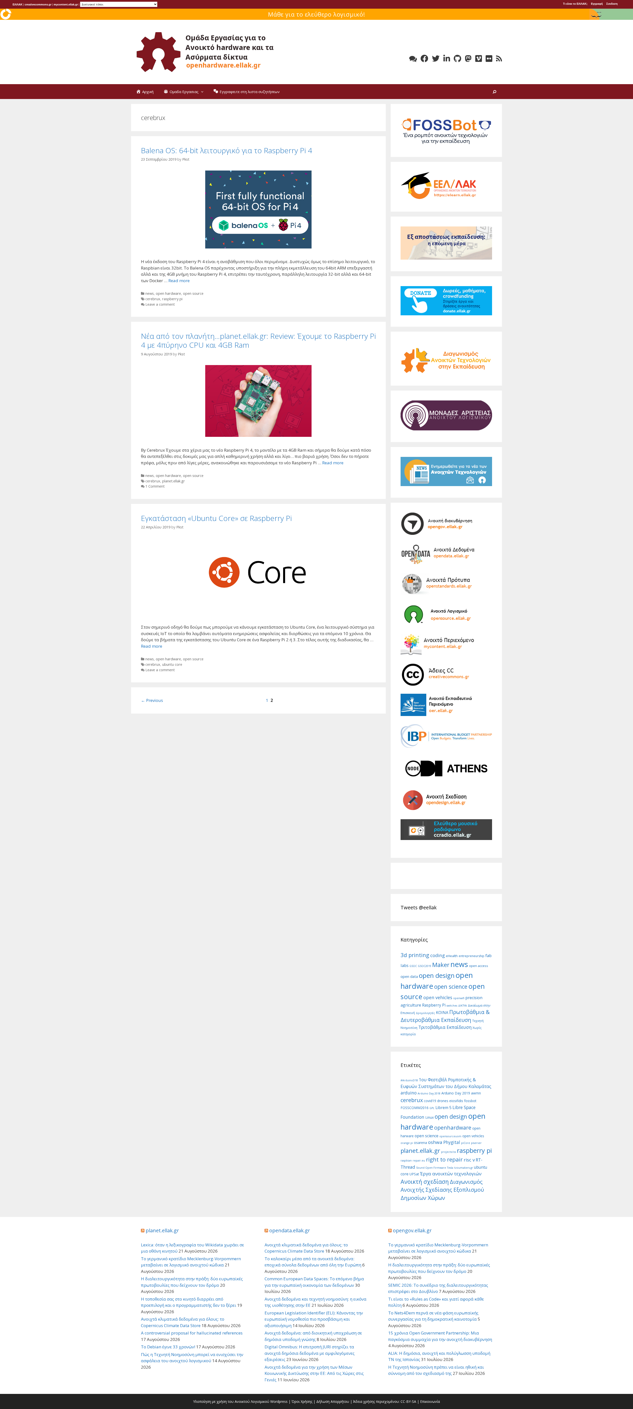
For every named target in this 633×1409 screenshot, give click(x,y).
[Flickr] (489, 58)
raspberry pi (172, 299)
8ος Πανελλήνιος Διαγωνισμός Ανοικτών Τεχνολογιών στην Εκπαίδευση (316, 14)
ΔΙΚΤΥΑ (462, 1005)
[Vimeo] (478, 58)
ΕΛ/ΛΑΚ (18, 4)
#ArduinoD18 (409, 1080)
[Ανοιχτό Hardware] (205, 51)
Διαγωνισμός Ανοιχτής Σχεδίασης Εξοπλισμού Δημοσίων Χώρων (442, 1189)
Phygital (451, 1142)
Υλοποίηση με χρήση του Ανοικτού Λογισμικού (231, 1401)
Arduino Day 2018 (429, 1093)
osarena (420, 1142)
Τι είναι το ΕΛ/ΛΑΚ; (575, 3)
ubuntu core (172, 664)
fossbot (470, 1100)
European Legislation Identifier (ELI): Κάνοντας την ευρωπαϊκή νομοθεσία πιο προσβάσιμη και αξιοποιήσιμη (314, 1319)
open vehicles (437, 997)
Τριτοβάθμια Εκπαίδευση (445, 1027)
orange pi (407, 1143)
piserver (476, 1143)
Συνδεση (612, 3)
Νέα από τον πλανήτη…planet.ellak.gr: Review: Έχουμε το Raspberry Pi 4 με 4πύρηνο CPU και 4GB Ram (258, 340)
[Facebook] (424, 58)
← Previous (152, 700)
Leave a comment (160, 304)
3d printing (415, 955)
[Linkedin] (446, 58)
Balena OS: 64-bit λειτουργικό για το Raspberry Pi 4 (226, 150)
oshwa (435, 1142)
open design (436, 975)
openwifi (458, 998)
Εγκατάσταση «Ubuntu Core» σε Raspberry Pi (216, 518)
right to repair (444, 1159)
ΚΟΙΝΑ (442, 1012)
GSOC (413, 966)
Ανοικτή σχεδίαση (425, 1182)
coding (437, 955)
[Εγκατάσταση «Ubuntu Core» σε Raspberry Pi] (258, 612)
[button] (203, 91)
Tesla (450, 1167)
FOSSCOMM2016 (415, 1107)
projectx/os (448, 1152)
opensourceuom (450, 1136)
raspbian (406, 1160)
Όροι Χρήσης (302, 1401)
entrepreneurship (471, 956)
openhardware (452, 1127)
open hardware (168, 293)
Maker (441, 965)
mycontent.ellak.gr (66, 4)
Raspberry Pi (434, 1005)
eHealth (452, 956)
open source (193, 293)
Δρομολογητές (425, 1013)
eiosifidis (456, 1100)
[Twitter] (436, 58)
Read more (179, 280)
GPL (432, 1108)
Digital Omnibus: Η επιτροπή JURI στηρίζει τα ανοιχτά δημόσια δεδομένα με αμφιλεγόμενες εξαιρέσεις (310, 1353)
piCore (465, 1143)
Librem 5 (443, 1107)
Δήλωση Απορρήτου (332, 1401)
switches (452, 1005)
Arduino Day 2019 (455, 1093)
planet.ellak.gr (173, 481)
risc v (469, 1160)
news (149, 293)
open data (409, 976)
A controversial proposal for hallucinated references (192, 1333)
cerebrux (152, 299)
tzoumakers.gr (463, 1167)
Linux (429, 1117)
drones (442, 1100)
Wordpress (279, 1401)
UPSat (414, 1174)
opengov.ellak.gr (412, 1230)
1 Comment (155, 486)
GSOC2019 (424, 966)
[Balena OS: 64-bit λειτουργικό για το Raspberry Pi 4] (258, 247)
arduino (409, 1093)
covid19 (430, 1100)
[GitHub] (457, 58)
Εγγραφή (597, 3)
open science (450, 986)
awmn (476, 1093)
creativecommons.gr (38, 4)
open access (478, 966)
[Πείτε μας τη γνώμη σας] (413, 58)
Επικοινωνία (430, 1401)
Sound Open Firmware (431, 1167)
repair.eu (419, 1160)
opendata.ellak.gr (289, 1230)
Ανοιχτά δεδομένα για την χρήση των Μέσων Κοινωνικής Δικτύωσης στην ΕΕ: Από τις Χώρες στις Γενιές (314, 1373)
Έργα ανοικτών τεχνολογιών (450, 1173)
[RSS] (499, 58)
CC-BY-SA (408, 1401)
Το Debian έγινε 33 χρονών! (168, 1347)
